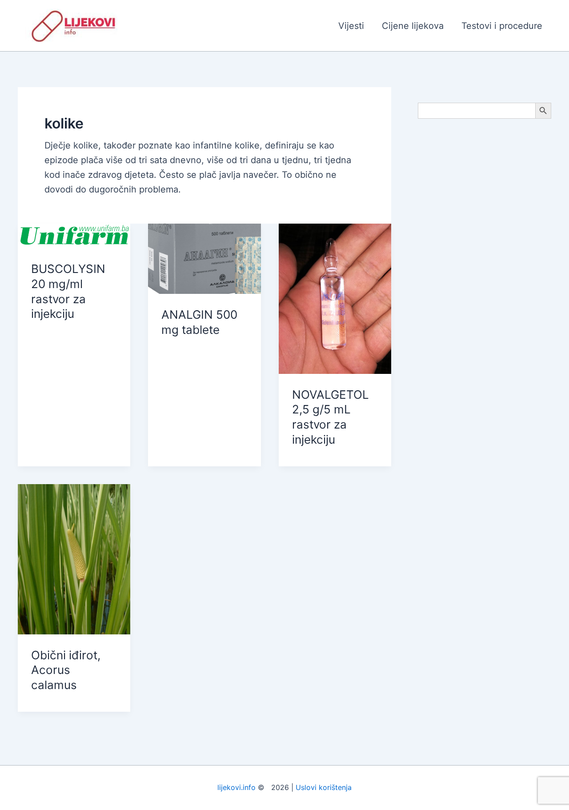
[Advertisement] (484, 267)
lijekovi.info (236, 787)
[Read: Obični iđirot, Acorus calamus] (74, 558)
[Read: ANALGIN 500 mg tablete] (204, 258)
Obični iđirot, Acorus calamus (65, 670)
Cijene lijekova (413, 25)
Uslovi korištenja (324, 787)
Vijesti (351, 25)
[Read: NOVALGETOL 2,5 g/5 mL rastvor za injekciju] (335, 298)
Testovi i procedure (501, 25)
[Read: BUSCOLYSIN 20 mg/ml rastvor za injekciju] (74, 235)
